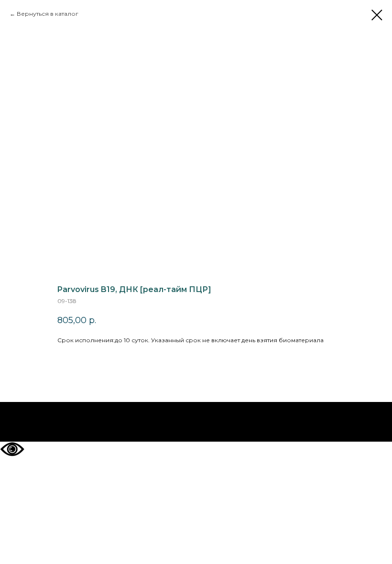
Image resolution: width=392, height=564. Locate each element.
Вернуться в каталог (47, 13)
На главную (196, 422)
